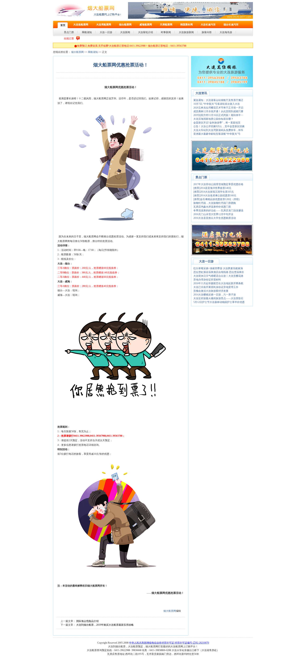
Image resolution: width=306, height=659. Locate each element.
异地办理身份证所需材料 (207, 279)
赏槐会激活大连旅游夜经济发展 (210, 290)
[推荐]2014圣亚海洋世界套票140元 (212, 188)
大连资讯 (201, 93)
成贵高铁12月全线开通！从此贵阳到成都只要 (218, 111)
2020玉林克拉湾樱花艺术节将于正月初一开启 (218, 107)
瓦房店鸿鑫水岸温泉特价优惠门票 (212, 206)
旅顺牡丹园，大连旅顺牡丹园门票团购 (214, 203)
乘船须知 (93, 52)
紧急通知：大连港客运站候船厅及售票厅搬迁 (218, 100)
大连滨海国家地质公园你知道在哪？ (213, 118)
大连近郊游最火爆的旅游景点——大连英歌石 (218, 298)
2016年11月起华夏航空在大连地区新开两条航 (218, 283)
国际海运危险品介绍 (87, 621)
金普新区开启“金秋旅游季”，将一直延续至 (216, 122)
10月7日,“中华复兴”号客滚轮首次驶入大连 (216, 103)
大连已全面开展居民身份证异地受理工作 (215, 287)
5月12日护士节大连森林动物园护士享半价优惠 (219, 302)
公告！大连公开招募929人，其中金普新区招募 (219, 126)
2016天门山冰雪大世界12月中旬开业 (213, 214)
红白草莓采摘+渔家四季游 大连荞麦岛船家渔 (218, 268)
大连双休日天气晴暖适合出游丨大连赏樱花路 (218, 275)
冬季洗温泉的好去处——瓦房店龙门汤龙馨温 (218, 210)
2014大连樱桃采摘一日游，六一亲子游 (214, 294)
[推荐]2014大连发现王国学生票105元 (213, 191)
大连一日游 (206, 261)
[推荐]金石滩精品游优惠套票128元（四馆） (217, 199)
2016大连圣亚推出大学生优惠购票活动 (214, 218)
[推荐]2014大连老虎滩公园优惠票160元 (214, 195)
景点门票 (201, 177)
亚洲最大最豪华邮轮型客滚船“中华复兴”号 (216, 133)
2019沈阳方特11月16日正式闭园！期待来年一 (218, 115)
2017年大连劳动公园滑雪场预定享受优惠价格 (218, 184)
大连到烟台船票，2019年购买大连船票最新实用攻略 (105, 624)
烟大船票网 (77, 52)
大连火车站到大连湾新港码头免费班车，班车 (218, 130)
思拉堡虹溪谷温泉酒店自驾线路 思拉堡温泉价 (218, 272)
